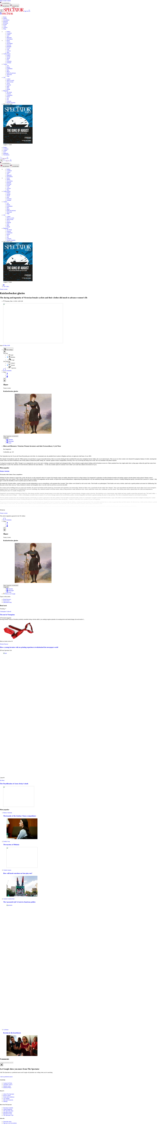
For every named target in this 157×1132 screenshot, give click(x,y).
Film (8, 70)
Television (9, 74)
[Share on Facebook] (7, 373)
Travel (8, 83)
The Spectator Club (8, 1115)
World (8, 58)
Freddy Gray (6, 841)
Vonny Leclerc (4, 513)
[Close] (1, 1065)
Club (4, 26)
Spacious (13, 368)
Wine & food (10, 82)
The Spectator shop (8, 1110)
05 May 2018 (6, 345)
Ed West (2, 780)
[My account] (29, 11)
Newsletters (6, 20)
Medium (13, 357)
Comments (8, 370)
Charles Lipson (7, 870)
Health (8, 89)
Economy (9, 61)
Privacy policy (7, 1095)
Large (12, 360)
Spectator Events (7, 1113)
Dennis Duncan (4, 644)
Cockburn (9, 33)
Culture (8, 34)
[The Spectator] (14, 11)
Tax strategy (6, 1098)
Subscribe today (7, 1121)
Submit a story (7, 1086)
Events (5, 24)
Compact (12, 363)
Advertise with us (7, 1084)
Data (8, 59)
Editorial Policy (7, 1087)
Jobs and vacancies (8, 1100)
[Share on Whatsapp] (7, 377)
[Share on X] (7, 375)
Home (4, 17)
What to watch (10, 80)
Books (8, 67)
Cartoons (9, 101)
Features (9, 93)
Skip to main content (5, 0)
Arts (8, 65)
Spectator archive (7, 1112)
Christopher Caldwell (5, 611)
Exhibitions (9, 68)
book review (6, 601)
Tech (8, 36)
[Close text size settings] (4, 352)
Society (8, 56)
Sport (8, 86)
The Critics (6, 286)
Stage (8, 76)
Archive (5, 27)
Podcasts (5, 21)
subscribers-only (7, 602)
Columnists (9, 95)
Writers (5, 18)
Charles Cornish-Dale (8, 899)
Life (4, 77)
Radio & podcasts (11, 73)
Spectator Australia (8, 1108)
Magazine (9, 37)
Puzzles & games (11, 102)
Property (9, 85)
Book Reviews (7, 599)
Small (11, 355)
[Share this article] (4, 379)
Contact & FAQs (7, 1083)
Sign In (26, 11)
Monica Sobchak (4, 471)
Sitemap (5, 1101)
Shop (4, 29)
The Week (9, 92)
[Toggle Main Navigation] (1, 10)
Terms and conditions (8, 1097)
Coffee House (6, 54)
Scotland (9, 62)
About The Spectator (8, 1094)
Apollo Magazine (7, 1109)
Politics (8, 31)
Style (8, 88)
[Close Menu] (1, 160)
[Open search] (1, 158)
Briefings (5, 23)
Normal (13, 365)
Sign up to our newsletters (10, 1123)
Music (8, 71)
